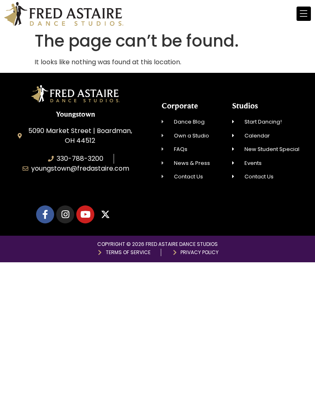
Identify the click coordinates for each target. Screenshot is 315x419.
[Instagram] (65, 214)
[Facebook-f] (45, 214)
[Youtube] (85, 214)
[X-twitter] (105, 214)
